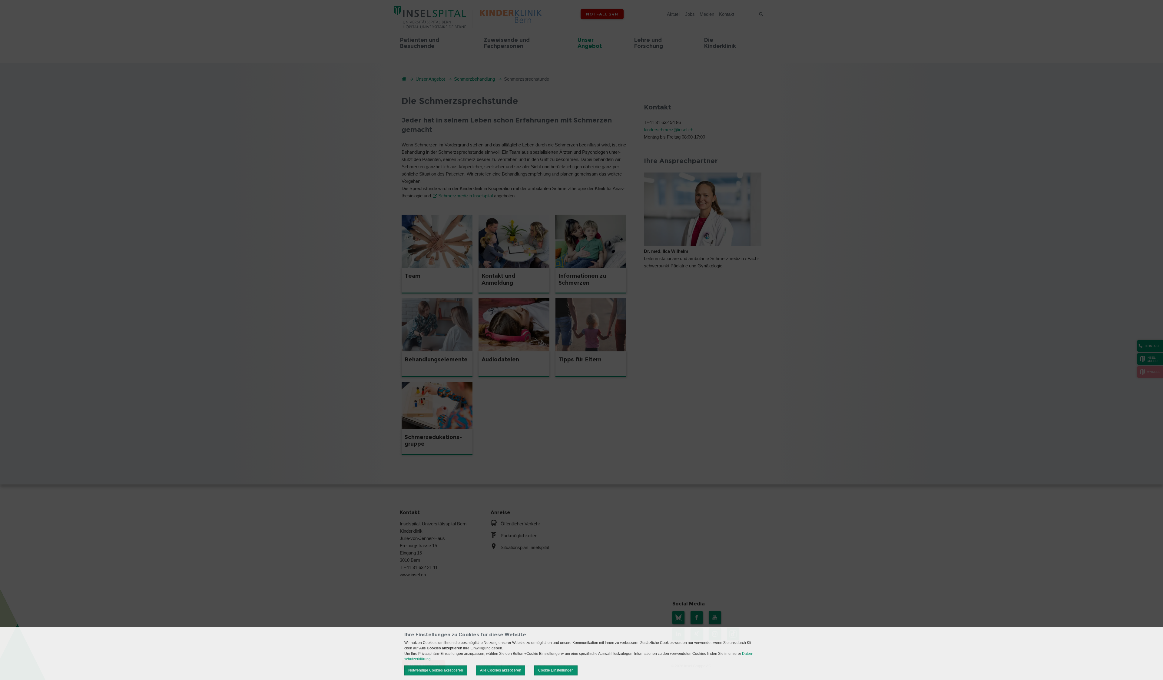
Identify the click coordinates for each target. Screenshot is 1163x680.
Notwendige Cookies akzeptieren (435, 670)
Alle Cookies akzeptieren (500, 670)
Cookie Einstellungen (556, 670)
